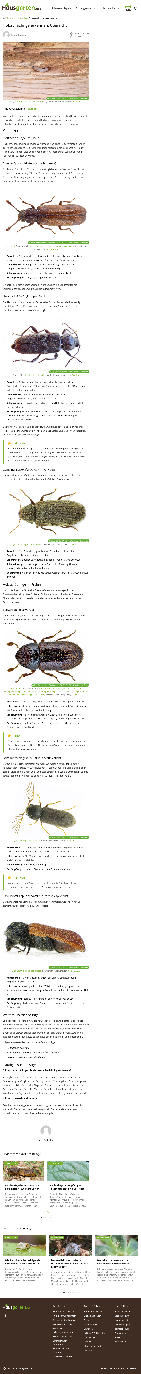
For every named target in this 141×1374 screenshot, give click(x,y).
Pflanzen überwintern (94, 1346)
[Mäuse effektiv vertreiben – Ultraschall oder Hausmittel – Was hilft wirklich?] (70, 1245)
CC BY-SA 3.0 (79, 101)
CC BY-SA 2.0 (52, 249)
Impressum (132, 1368)
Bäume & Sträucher (93, 1311)
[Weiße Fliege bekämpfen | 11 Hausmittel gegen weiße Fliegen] (68, 1171)
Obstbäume (89, 1337)
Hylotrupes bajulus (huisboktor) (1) (30, 101)
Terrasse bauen (122, 1328)
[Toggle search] (136, 8)
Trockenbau (120, 1341)
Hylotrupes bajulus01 (35, 375)
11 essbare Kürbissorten (64, 1320)
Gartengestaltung (85, 8)
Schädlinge (24, 18)
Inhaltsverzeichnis (20, 108)
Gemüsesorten (90, 1324)
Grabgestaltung (122, 1315)
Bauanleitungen (122, 1324)
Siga (13, 544)
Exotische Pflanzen (92, 1315)
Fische (87, 1320)
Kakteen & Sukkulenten (94, 1333)
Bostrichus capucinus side (29, 970)
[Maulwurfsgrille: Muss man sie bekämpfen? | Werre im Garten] (23, 1171)
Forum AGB (119, 1368)
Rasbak (10, 101)
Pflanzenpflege (60, 8)
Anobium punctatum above (29, 544)
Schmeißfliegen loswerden (60, 1342)
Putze (117, 1337)
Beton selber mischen (63, 1336)
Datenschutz (106, 1368)
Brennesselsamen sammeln (61, 1350)
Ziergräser (88, 1328)
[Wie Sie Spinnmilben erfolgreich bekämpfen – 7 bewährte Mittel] (24, 1245)
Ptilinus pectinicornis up (29, 840)
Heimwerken (109, 8)
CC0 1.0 (75, 375)
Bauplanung (120, 1333)
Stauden (88, 1350)
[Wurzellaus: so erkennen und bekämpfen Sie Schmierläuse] (116, 1245)
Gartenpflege (12, 18)
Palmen (87, 1341)
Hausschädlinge (122, 1311)
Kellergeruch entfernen (64, 1332)
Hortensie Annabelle (62, 1356)
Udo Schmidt (9, 246)
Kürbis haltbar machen (63, 1311)
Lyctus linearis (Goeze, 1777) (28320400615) (54, 246)
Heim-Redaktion (19, 34)
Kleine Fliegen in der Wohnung (62, 1326)
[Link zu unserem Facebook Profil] (5, 1316)
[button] (71, 8)
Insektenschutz (122, 1320)
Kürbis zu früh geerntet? (64, 1315)
